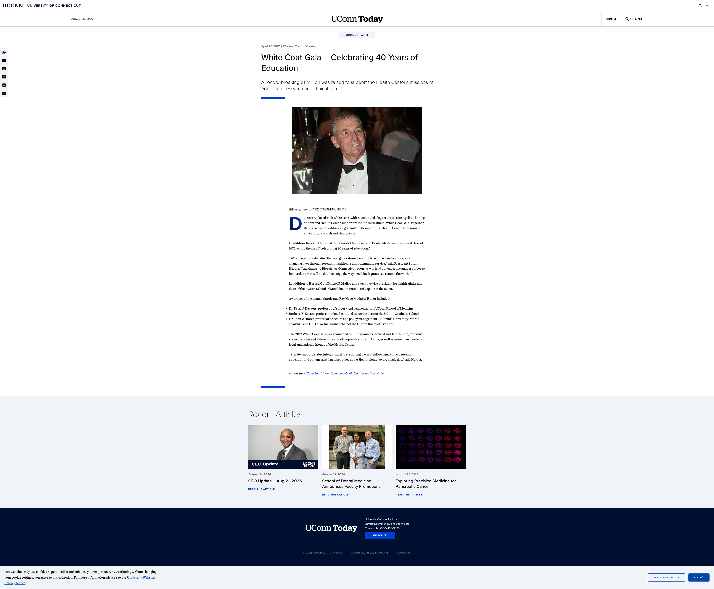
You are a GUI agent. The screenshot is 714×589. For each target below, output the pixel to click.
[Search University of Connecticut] (700, 6)
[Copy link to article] (4, 52)
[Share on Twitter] (4, 69)
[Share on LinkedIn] (4, 77)
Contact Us (371, 528)
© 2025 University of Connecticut (323, 552)
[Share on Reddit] (4, 93)
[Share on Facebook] (4, 85)
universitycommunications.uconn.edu (387, 524)
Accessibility (404, 552)
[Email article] (4, 61)
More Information (666, 577)
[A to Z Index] (708, 6)
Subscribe (379, 535)
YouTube (377, 373)
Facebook (346, 373)
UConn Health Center (319, 373)
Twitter (359, 373)
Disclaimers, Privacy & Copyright (369, 552)
